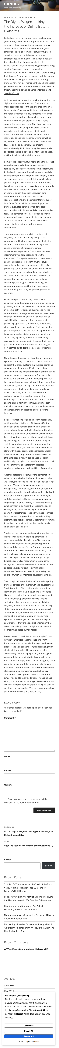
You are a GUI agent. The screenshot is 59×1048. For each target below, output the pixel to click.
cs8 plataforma (11, 93)
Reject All (28, 1031)
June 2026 (9, 985)
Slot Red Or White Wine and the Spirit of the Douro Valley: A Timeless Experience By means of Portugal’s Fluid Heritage (28, 888)
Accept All (29, 1036)
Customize (28, 1025)
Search (7, 859)
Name (7, 756)
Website (8, 785)
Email (7, 770)
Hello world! (41, 949)
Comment (10, 718)
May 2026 (9, 991)
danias (11, 4)
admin (31, 18)
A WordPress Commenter (18, 949)
